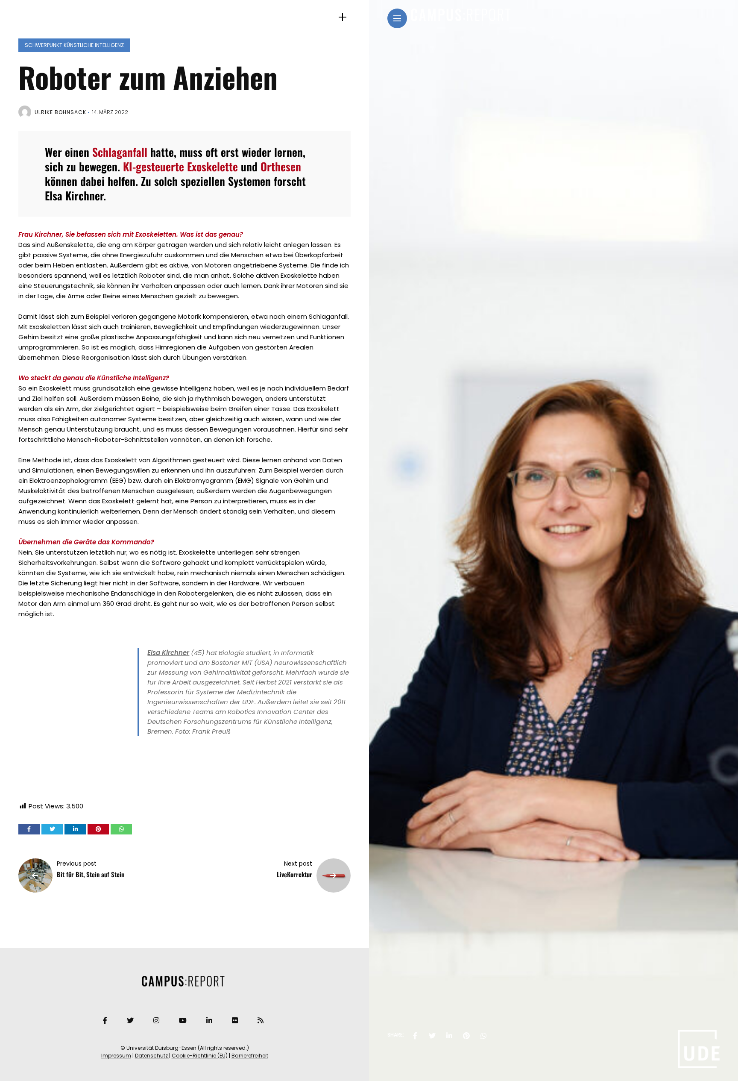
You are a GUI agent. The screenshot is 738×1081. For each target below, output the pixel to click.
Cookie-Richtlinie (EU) (200, 1055)
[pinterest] (466, 1036)
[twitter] (432, 1036)
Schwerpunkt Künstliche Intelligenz (74, 45)
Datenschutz (152, 1055)
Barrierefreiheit (249, 1055)
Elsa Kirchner (168, 652)
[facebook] (415, 1036)
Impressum (116, 1055)
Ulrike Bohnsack (60, 112)
